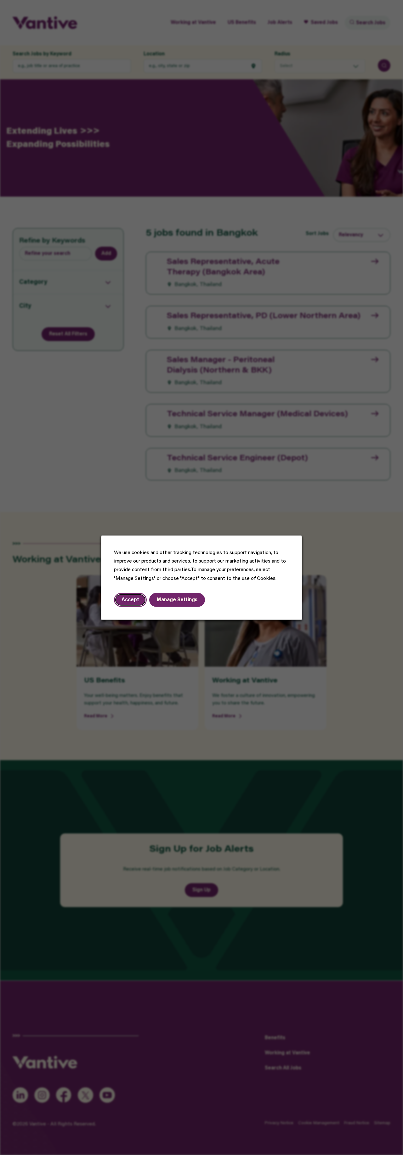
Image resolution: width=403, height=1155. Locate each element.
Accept (130, 599)
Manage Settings (177, 599)
